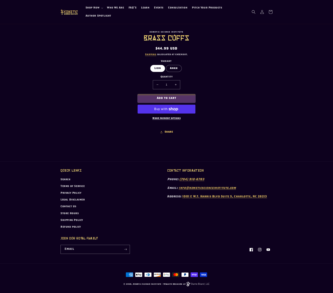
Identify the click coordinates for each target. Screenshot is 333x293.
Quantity (166, 77)
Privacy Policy (71, 193)
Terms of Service (73, 186)
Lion (157, 68)
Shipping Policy (72, 220)
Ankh (174, 68)
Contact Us (68, 206)
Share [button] (169, 132)
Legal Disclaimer (73, 200)
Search (66, 179)
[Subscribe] (125, 249)
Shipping (150, 55)
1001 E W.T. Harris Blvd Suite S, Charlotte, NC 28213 (224, 196)
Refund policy (71, 227)
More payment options (166, 118)
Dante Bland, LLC (200, 284)
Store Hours (70, 213)
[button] (94, 8)
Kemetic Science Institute (147, 284)
